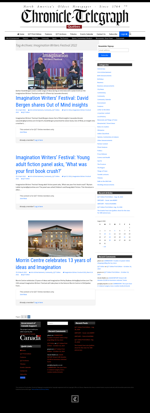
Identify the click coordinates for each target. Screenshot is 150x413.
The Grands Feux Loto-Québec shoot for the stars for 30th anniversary (84, 347)
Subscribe (113, 34)
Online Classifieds (103, 134)
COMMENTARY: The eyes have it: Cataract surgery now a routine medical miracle (57, 369)
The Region (101, 168)
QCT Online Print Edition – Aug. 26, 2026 (110, 197)
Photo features (102, 147)
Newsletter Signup (106, 46)
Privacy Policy (45, 389)
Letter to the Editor (103, 110)
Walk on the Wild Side (104, 181)
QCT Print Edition (34, 34)
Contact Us (101, 34)
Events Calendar (86, 34)
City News (35, 38)
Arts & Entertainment (12, 38)
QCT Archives (61, 34)
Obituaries (100, 130)
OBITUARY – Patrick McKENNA (106, 204)
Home (21, 34)
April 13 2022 (67, 110)
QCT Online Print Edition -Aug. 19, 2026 (109, 207)
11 (110, 234)
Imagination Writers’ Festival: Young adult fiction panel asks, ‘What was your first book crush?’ (53, 164)
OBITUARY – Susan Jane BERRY (107, 200)
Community (45, 38)
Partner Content (102, 144)
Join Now (23, 132)
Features (48, 34)
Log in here (38, 140)
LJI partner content (103, 113)
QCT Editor (26, 112)
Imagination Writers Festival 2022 (75, 272)
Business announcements (105, 86)
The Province (64, 38)
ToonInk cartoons (103, 174)
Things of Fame (102, 171)
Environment (120, 38)
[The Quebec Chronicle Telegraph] (75, 16)
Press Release (102, 154)
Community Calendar (104, 99)
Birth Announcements (104, 76)
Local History (101, 117)
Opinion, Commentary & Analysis (82, 38)
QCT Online (56, 110)
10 (105, 234)
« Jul (104, 247)
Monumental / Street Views (104, 38)
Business (100, 82)
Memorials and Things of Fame (107, 120)
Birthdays (100, 79)
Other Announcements (104, 140)
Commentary (101, 93)
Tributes (73, 34)
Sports (54, 38)
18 (110, 237)
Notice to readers (103, 127)
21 (124, 237)
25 (110, 240)
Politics (99, 151)
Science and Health (103, 157)
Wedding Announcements (105, 185)
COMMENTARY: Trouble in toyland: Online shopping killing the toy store (57, 337)
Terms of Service (36, 389)
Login (123, 34)
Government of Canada (27, 334)
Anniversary (101, 69)
